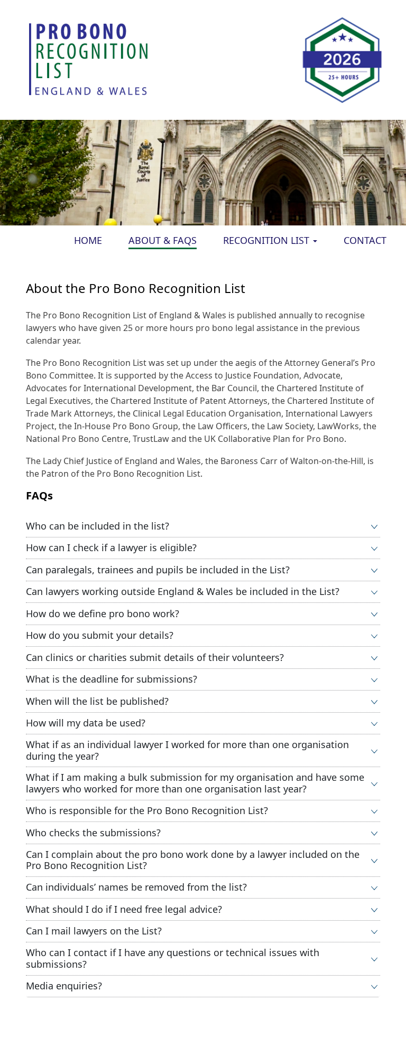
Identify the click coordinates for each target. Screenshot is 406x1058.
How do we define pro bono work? (102, 613)
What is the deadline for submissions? (111, 679)
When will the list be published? (97, 701)
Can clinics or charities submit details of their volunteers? (155, 657)
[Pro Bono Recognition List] (89, 58)
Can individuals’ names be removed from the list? (136, 887)
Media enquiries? (64, 985)
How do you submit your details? (99, 635)
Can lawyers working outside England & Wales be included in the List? (182, 591)
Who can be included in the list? (97, 525)
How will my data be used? (85, 722)
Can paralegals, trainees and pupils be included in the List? (158, 569)
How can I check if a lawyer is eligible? (111, 547)
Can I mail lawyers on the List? (94, 930)
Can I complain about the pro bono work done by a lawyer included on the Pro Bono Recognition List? (192, 860)
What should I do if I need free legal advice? (124, 909)
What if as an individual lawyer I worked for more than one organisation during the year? (187, 750)
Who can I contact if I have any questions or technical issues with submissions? (172, 958)
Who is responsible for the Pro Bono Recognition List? (147, 810)
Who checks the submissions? (93, 832)
